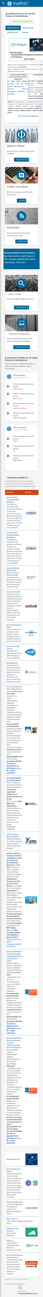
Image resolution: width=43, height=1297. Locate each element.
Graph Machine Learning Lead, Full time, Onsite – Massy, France (18, 84)
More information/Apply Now (28, 116)
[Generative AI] (28, 28)
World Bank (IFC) (12, 663)
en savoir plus (22, 160)
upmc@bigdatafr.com (14, 756)
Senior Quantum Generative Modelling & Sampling (18, 91)
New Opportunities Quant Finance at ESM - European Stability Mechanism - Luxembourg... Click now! (19, 259)
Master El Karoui (13, 28)
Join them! (14, 528)
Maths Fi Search (20, 299)
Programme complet (13, 944)
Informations (10, 946)
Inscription (22, 241)
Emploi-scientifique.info (14, 1202)
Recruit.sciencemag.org (14, 1255)
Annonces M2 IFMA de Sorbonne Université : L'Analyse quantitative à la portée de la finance (14, 956)
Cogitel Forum (20, 1284)
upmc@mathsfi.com (13, 1017)
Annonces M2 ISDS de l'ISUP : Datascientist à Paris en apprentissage (14, 689)
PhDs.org (9, 1241)
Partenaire (8, 253)
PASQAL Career (12, 32)
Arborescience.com (13, 1159)
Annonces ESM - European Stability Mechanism (12, 500)
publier (22, 200)
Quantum (25, 32)
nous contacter (22, 347)
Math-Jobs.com (11, 1219)
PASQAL (23, 67)
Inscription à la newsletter (22, 21)
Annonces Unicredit (13, 592)
